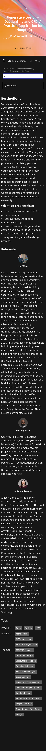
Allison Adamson (23, 491)
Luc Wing (15, 36)
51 (39, 60)
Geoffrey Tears (28, 36)
